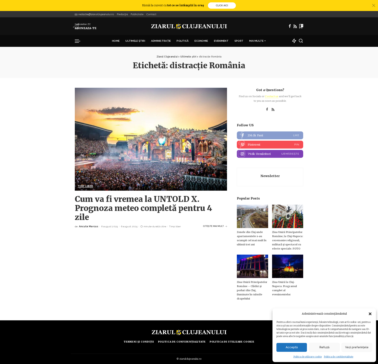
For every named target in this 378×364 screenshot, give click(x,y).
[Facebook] (290, 26)
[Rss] (295, 26)
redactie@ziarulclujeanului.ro (96, 14)
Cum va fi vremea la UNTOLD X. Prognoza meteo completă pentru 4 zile (143, 208)
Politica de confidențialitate (338, 356)
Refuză (324, 347)
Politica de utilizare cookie (307, 356)
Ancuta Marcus (88, 226)
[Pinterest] (270, 145)
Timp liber (85, 186)
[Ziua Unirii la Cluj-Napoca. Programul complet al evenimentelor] (287, 266)
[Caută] (300, 41)
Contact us (271, 96)
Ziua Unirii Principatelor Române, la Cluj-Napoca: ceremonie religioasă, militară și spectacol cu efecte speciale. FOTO (287, 240)
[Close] (374, 5)
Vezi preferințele (357, 347)
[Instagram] (270, 154)
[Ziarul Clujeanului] (189, 26)
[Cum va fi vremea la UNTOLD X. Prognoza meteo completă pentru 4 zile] (151, 139)
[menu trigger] (79, 41)
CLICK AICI (222, 5)
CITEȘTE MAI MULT (213, 226)
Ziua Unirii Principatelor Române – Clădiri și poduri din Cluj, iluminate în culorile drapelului (252, 290)
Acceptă (292, 347)
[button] (370, 314)
